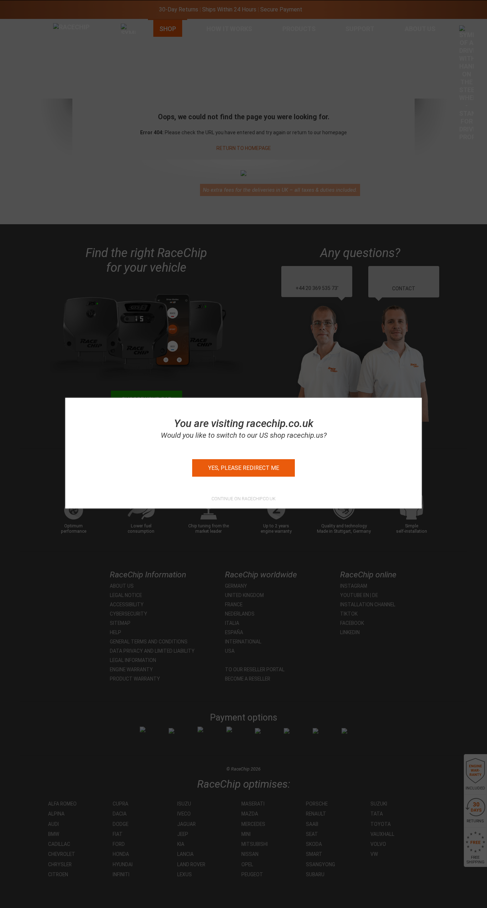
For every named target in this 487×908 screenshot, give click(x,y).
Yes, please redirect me (243, 468)
